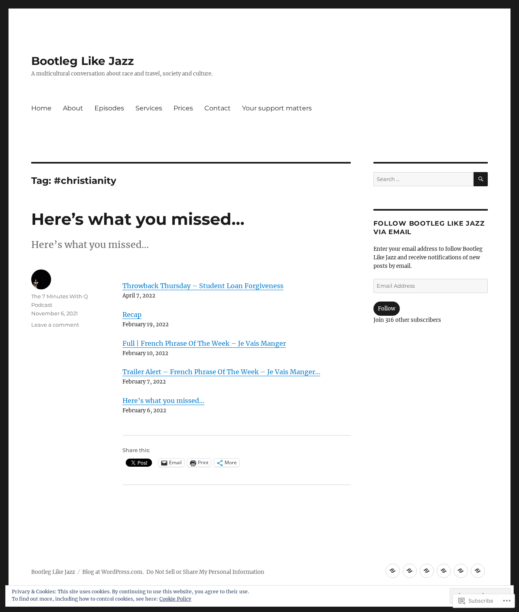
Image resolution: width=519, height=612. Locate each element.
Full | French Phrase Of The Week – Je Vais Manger (204, 343)
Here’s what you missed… (137, 219)
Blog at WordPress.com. (113, 572)
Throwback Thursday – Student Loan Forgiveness (202, 286)
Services (148, 108)
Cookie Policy (175, 599)
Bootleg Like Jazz (82, 61)
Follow (386, 308)
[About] (410, 571)
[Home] (393, 571)
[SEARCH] (481, 179)
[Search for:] (423, 179)
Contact (217, 108)
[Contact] (478, 571)
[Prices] (461, 571)
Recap (132, 314)
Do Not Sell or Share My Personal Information (205, 572)
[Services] (444, 571)
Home (41, 108)
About (73, 108)
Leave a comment (55, 324)
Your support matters (277, 108)
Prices (183, 108)
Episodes (109, 108)
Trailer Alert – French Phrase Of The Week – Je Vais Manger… (221, 372)
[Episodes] (427, 571)
